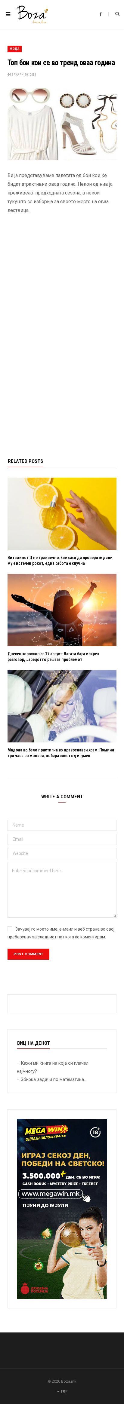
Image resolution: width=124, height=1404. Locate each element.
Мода (15, 49)
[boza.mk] (32, 14)
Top (63, 1391)
